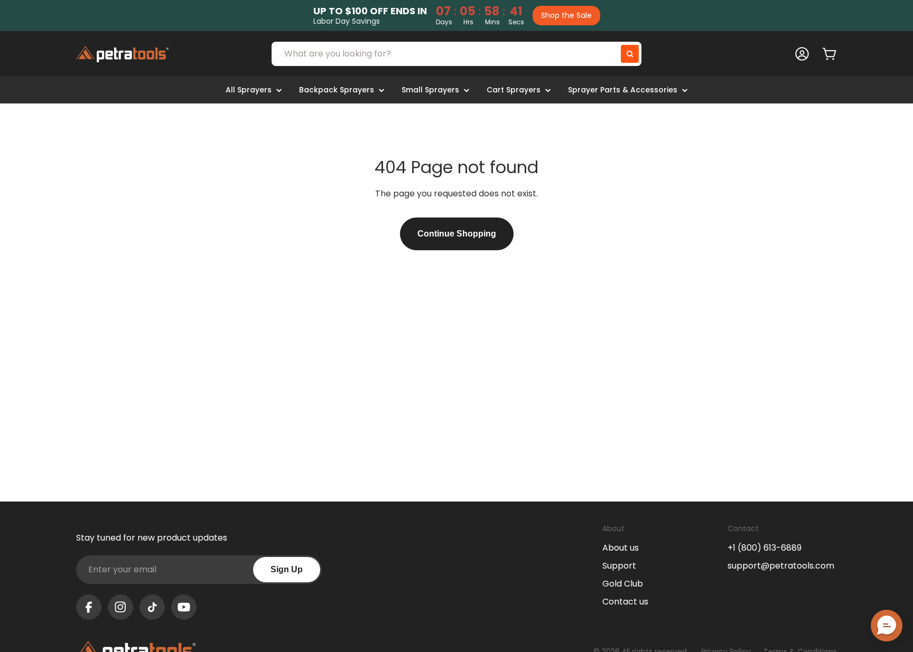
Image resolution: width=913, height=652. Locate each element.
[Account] (802, 53)
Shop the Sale (566, 15)
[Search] (630, 54)
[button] (886, 625)
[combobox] (456, 54)
